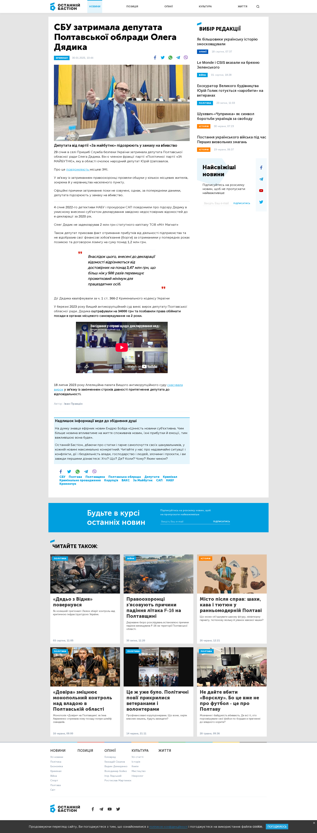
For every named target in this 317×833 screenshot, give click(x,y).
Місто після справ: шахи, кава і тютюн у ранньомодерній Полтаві (231, 604)
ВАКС (126, 480)
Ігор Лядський (112, 775)
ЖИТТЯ (242, 6)
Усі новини (56, 757)
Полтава (75, 477)
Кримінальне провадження (80, 480)
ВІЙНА (202, 75)
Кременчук (67, 484)
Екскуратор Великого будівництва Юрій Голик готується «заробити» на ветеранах (230, 91)
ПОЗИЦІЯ (132, 6)
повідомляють (78, 169)
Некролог (137, 775)
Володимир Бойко (115, 771)
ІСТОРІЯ (204, 126)
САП (159, 480)
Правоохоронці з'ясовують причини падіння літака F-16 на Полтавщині (153, 607)
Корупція (111, 480)
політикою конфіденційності (168, 826)
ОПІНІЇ (168, 6)
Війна (130, 558)
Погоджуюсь (277, 826)
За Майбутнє (143, 480)
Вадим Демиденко (115, 766)
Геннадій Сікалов (114, 761)
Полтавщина (95, 477)
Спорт (54, 780)
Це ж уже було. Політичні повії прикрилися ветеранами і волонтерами (157, 700)
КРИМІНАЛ (62, 58)
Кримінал (170, 477)
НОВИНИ (94, 6)
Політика (60, 558)
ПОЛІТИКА (205, 103)
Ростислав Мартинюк (117, 780)
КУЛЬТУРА (205, 6)
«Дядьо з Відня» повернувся (72, 602)
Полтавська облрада (124, 477)
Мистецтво (139, 771)
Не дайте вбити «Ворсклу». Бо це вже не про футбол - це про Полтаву (229, 700)
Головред (110, 757)
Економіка (56, 766)
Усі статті (137, 757)
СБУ (62, 477)
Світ (52, 789)
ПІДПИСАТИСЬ (241, 203)
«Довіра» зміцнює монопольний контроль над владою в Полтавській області (82, 700)
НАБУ (170, 480)
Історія (205, 558)
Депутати (151, 477)
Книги (135, 766)
